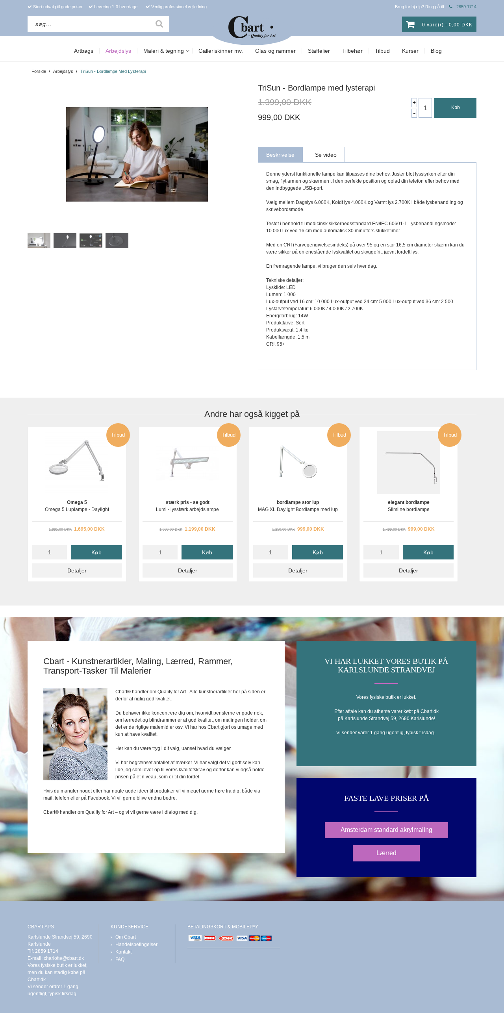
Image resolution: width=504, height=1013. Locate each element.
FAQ (119, 959)
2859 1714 (466, 6)
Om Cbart (125, 937)
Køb (455, 107)
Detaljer (77, 570)
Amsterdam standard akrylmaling (386, 829)
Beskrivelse (280, 155)
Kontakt (123, 952)
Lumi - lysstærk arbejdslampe (188, 504)
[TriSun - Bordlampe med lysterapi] (137, 154)
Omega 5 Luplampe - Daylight (77, 504)
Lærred (386, 853)
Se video (326, 155)
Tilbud (118, 435)
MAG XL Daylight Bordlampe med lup (298, 504)
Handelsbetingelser (136, 944)
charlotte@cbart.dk (64, 958)
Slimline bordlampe (408, 504)
